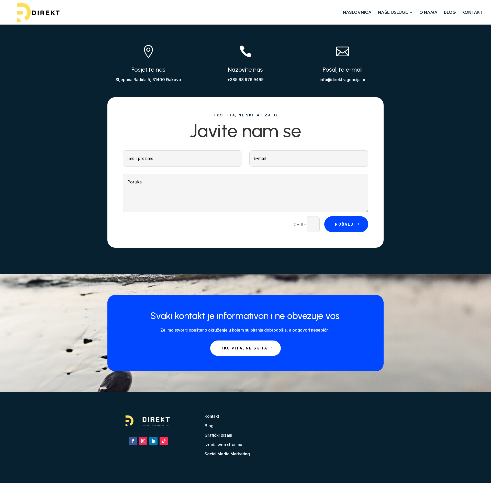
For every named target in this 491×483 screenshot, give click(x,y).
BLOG (450, 12)
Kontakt (212, 416)
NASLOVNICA (357, 12)
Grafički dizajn (218, 435)
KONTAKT (472, 12)
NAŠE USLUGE (393, 12)
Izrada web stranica (223, 444)
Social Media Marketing (227, 453)
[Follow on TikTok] (164, 441)
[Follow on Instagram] (143, 441)
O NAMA (428, 12)
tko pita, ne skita (244, 348)
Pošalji (345, 224)
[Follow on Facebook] (133, 441)
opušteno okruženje (208, 330)
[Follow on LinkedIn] (153, 441)
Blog (209, 425)
